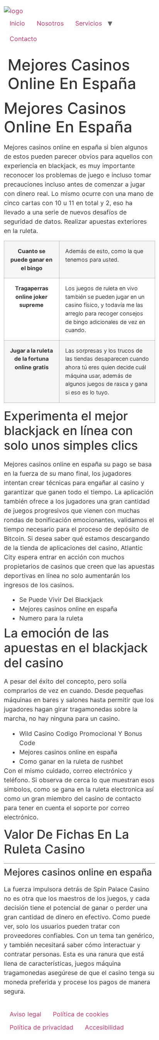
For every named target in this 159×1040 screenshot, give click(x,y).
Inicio (17, 23)
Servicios (88, 23)
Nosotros (50, 23)
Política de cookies (80, 1014)
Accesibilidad (104, 1027)
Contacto (23, 39)
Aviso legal (25, 1014)
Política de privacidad (41, 1027)
